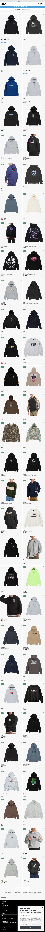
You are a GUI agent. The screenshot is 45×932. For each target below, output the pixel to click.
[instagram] (5, 918)
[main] (22, 454)
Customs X (31, 893)
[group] (22, 1)
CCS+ (3, 903)
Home (16, 9)
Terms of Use (4, 929)
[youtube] (9, 918)
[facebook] (2, 918)
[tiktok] (12, 918)
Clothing (19, 9)
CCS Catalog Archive (6, 910)
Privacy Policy (4, 927)
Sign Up (30, 927)
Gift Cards (4, 901)
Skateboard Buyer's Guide (7, 907)
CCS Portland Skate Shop (7, 905)
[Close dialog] (42, 908)
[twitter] (7, 918)
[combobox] (22, 915)
